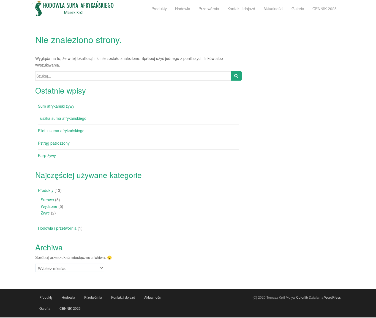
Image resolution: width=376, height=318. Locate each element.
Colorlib (302, 297)
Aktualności (153, 297)
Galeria (44, 308)
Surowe (47, 199)
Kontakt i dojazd (123, 297)
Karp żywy (47, 155)
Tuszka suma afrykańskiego (62, 118)
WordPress (332, 297)
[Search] (236, 76)
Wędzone (49, 206)
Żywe (45, 213)
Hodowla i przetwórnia (57, 228)
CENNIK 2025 (70, 308)
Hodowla (68, 297)
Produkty (45, 190)
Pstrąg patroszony (54, 143)
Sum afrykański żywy (56, 106)
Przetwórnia (93, 297)
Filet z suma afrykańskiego (61, 130)
